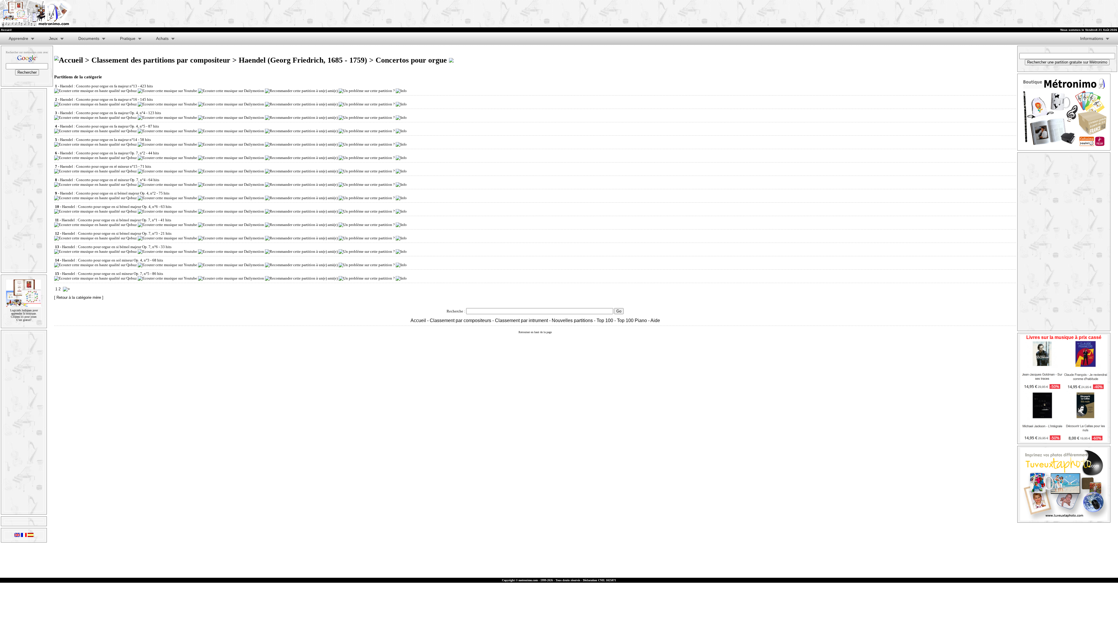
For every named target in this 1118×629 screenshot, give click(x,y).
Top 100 (605, 320)
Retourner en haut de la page (535, 332)
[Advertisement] (892, 13)
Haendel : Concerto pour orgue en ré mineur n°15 (98, 166)
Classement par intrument (521, 320)
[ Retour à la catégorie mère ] (78, 297)
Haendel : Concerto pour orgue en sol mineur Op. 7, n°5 (105, 273)
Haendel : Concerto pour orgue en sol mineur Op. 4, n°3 (105, 260)
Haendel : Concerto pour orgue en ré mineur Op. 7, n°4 (103, 180)
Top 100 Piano (632, 320)
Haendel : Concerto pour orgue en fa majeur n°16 (98, 99)
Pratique (127, 38)
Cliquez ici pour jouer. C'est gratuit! (24, 318)
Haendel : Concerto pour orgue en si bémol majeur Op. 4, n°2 (108, 193)
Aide (655, 320)
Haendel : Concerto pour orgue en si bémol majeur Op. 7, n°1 (110, 220)
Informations (1091, 38)
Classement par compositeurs (460, 320)
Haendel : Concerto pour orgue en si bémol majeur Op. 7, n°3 (110, 233)
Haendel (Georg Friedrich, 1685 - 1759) (303, 60)
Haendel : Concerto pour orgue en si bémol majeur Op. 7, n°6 (110, 247)
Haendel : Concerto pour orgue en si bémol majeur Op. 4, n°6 (110, 206)
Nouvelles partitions (572, 320)
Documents (88, 38)
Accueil (418, 320)
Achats (162, 38)
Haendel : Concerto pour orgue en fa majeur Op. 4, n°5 (102, 126)
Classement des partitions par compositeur (160, 60)
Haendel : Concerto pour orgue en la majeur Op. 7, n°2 (102, 153)
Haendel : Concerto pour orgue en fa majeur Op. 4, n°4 (102, 113)
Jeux (53, 38)
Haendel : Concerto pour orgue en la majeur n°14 (98, 139)
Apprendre (18, 38)
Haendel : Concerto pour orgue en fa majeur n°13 (98, 86)
